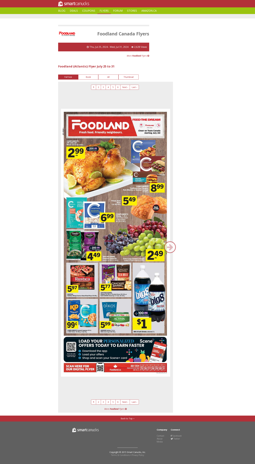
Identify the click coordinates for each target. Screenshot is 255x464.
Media (160, 441)
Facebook (177, 435)
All (108, 77)
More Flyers (137, 55)
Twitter (176, 438)
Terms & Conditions (120, 455)
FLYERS (104, 10)
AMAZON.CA (149, 10)
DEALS (74, 10)
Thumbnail (129, 77)
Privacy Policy (138, 455)
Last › (134, 87)
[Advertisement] (112, 16)
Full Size (68, 77)
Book (88, 77)
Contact (160, 435)
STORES (132, 10)
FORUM (118, 10)
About (159, 438)
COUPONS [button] (88, 10)
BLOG (61, 10)
